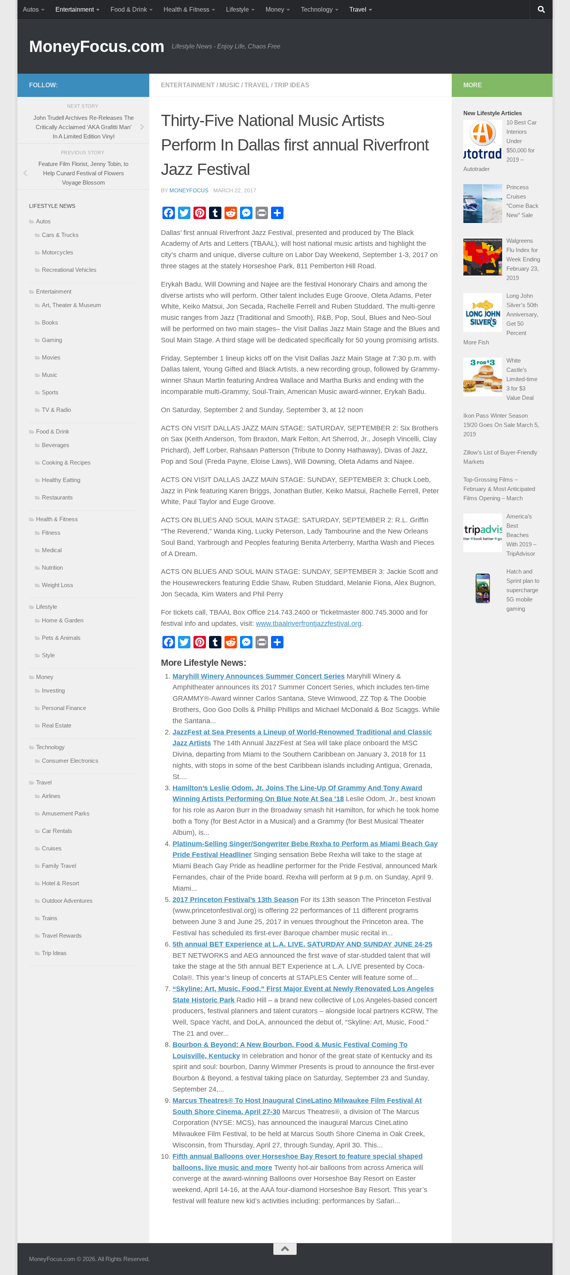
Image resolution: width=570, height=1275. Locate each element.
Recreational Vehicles (69, 269)
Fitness (51, 532)
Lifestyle (237, 9)
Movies (51, 357)
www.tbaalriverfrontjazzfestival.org (308, 623)
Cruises (52, 848)
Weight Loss (57, 585)
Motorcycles (57, 252)
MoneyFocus (188, 190)
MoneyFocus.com (96, 46)
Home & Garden (62, 620)
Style (48, 655)
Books (50, 322)
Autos (31, 9)
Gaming (52, 340)
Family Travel (59, 865)
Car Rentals (57, 831)
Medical (52, 550)
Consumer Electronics (70, 760)
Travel (357, 9)
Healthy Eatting (61, 480)
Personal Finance (64, 708)
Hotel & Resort (60, 883)
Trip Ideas (291, 85)
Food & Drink (129, 9)
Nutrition (52, 567)
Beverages (55, 445)
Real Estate (56, 725)
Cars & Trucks (60, 235)
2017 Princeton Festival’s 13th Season (236, 900)
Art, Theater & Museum (71, 305)
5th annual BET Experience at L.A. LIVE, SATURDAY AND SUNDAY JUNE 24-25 (302, 944)
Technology (317, 9)
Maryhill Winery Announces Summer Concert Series (259, 676)
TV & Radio (56, 409)
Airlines (51, 796)
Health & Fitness (186, 9)
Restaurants (57, 497)
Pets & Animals (61, 637)
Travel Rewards (62, 935)
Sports (50, 392)
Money (275, 9)
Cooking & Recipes (66, 462)
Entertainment (74, 9)
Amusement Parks (66, 813)
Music (229, 85)
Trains (49, 918)
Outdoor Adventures (67, 900)
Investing (53, 690)
